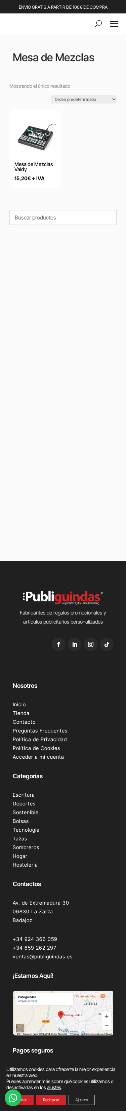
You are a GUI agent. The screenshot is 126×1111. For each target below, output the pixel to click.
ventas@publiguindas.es (43, 956)
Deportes (24, 803)
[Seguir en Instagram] (90, 644)
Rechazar (51, 1099)
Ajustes (81, 1099)
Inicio (19, 704)
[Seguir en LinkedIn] (74, 644)
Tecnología (26, 830)
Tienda (21, 713)
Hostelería (25, 865)
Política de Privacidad (40, 739)
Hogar (20, 856)
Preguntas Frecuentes (40, 730)
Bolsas (21, 821)
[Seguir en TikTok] (107, 644)
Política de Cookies (36, 748)
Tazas (20, 838)
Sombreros (26, 847)
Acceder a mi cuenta (38, 757)
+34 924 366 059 (35, 939)
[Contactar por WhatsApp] (13, 1097)
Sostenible (26, 812)
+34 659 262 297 (34, 948)
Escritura (24, 795)
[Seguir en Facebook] (58, 644)
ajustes (54, 1087)
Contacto (24, 722)
